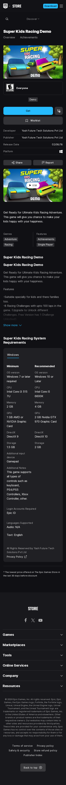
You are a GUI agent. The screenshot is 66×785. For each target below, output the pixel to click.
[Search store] (7, 18)
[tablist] (33, 354)
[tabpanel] (33, 429)
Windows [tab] (13, 354)
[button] (33, 325)
